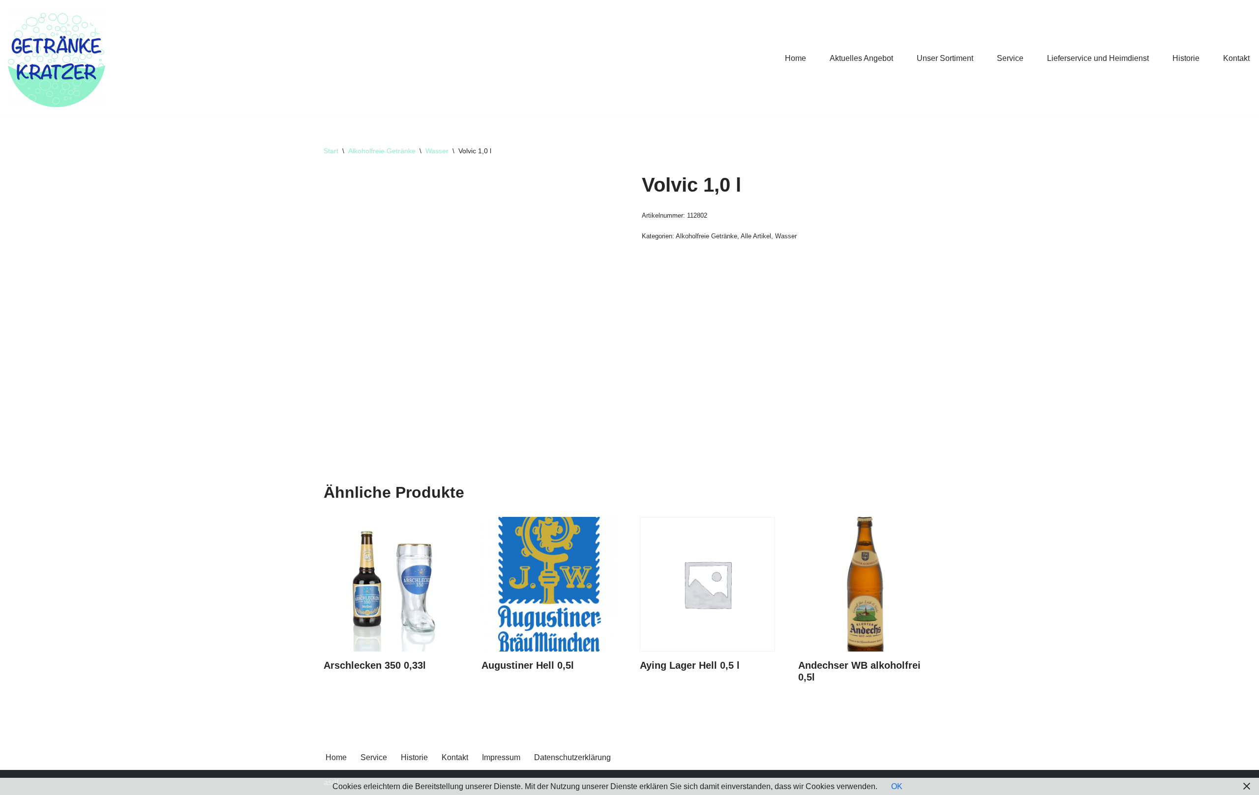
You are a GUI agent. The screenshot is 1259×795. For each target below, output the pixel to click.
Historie (1185, 58)
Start (331, 151)
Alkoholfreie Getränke (382, 151)
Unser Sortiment (945, 58)
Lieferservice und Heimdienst (1098, 58)
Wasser (437, 151)
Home (795, 58)
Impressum (501, 757)
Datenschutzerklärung (572, 757)
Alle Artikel (756, 236)
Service (1010, 58)
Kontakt (1236, 58)
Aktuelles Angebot (861, 58)
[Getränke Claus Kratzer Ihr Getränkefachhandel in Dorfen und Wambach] (56, 58)
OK (896, 786)
